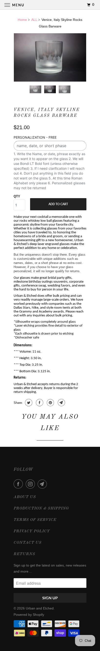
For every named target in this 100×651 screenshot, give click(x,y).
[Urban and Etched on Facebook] (19, 484)
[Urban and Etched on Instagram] (31, 484)
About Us (25, 497)
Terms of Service (35, 520)
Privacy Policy (32, 531)
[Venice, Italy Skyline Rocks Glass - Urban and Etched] (50, 57)
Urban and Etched (40, 608)
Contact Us (28, 543)
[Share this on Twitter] (28, 402)
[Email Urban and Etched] (43, 484)
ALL (34, 20)
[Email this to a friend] (61, 402)
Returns (24, 554)
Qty (17, 196)
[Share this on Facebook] (39, 402)
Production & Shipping (41, 508)
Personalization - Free (35, 137)
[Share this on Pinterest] (50, 402)
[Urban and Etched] (50, 4)
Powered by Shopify (29, 615)
